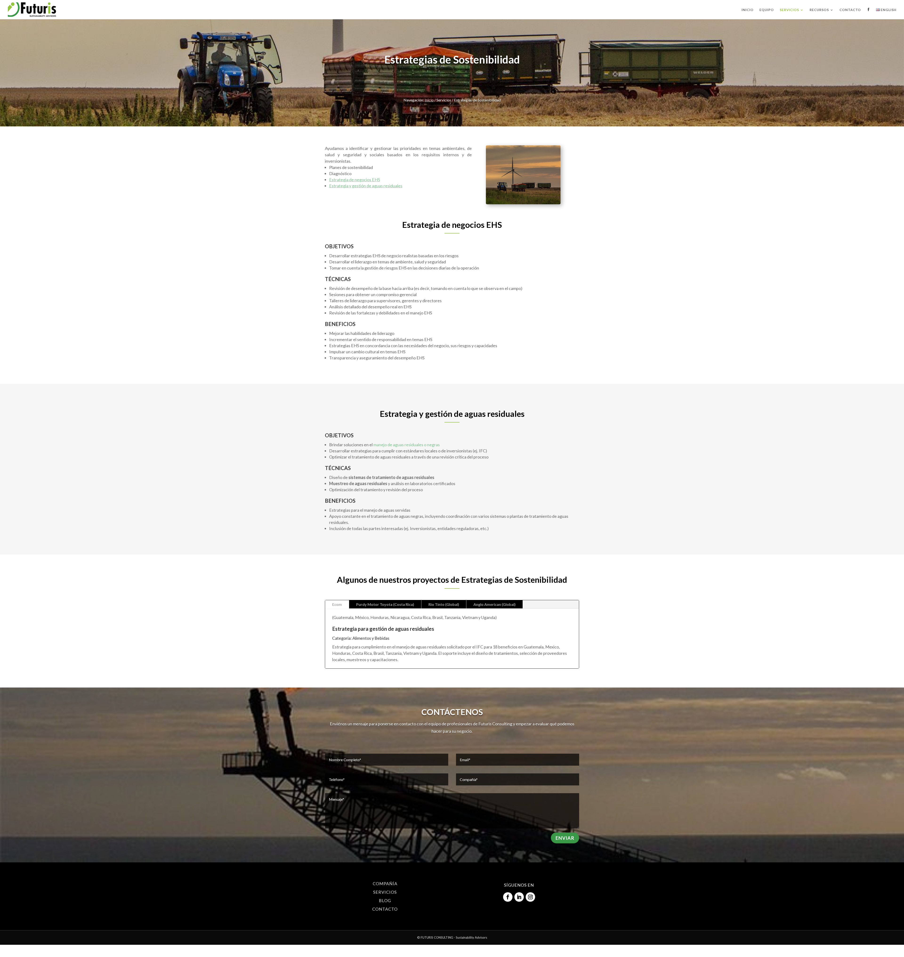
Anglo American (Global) (494, 604)
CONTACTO (385, 909)
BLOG (385, 900)
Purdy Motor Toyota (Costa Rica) (385, 604)
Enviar (565, 838)
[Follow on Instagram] (530, 897)
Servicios (789, 10)
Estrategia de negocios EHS (354, 179)
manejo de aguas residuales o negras (406, 444)
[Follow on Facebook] (508, 897)
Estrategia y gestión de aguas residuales (365, 185)
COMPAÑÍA (385, 883)
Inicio (748, 10)
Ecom (337, 604)
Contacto (850, 10)
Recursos (819, 10)
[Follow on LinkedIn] (519, 897)
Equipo (766, 10)
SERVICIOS (385, 892)
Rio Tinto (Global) (443, 604)
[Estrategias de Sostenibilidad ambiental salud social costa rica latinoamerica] (523, 202)
